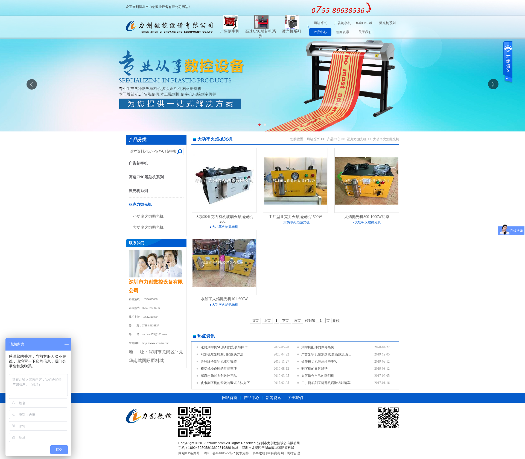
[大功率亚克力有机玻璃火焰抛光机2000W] (224, 207)
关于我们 (365, 32)
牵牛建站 (258, 453)
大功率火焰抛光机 (148, 227)
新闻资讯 (342, 32)
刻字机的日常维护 (314, 369)
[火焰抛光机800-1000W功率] (366, 203)
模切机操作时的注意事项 (219, 369)
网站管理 (293, 453)
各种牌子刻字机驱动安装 (219, 361)
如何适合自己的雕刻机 (317, 376)
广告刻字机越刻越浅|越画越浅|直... (326, 354)
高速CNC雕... (365, 23)
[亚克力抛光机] (299, 28)
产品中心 (320, 32)
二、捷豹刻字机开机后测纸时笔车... (327, 383)
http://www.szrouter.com (155, 343)
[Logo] (169, 38)
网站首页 (320, 23)
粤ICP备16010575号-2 (219, 453)
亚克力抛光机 (298, 31)
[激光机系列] (268, 28)
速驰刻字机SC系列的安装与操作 (224, 347)
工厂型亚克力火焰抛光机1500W (295, 217)
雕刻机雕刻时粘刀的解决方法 (222, 354)
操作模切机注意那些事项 (319, 361)
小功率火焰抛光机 (148, 216)
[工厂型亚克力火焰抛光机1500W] (295, 203)
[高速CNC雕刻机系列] (237, 28)
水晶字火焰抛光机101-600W (224, 299)
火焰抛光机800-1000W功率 (366, 217)
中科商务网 (275, 453)
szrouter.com (216, 443)
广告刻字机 (342, 23)
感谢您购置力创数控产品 (219, 376)
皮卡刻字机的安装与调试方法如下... (226, 383)
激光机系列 (267, 31)
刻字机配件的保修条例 (317, 347)
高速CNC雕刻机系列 (146, 177)
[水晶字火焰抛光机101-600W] (224, 286)
